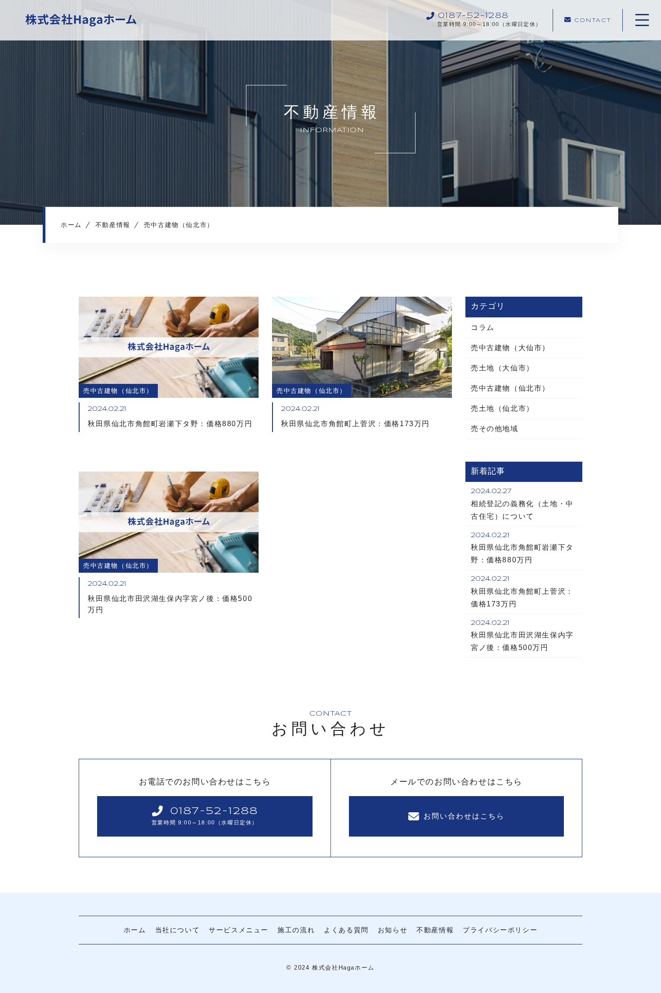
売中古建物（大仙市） (510, 348)
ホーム (135, 930)
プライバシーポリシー (500, 930)
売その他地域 (494, 428)
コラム (483, 327)
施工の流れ (296, 930)
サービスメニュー (238, 930)
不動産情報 (435, 930)
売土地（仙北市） (502, 408)
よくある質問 (346, 930)
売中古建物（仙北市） (510, 388)
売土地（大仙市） (502, 368)
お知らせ (392, 930)
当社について (177, 930)
